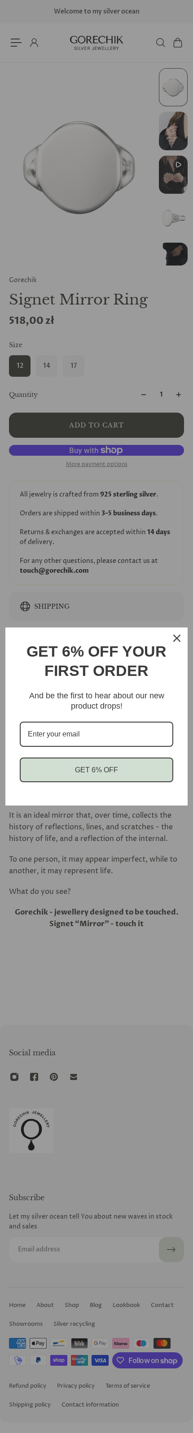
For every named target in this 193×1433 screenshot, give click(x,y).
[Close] (177, 638)
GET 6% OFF (96, 770)
